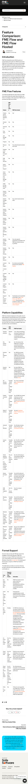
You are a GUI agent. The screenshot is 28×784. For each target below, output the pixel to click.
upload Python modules (20, 691)
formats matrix (15, 560)
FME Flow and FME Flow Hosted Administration (13, 18)
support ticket (18, 748)
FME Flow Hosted (7, 20)
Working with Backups (18, 428)
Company (4, 766)
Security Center (17, 480)
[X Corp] (4, 702)
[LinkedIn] (6, 702)
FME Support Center (6, 17)
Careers (4, 768)
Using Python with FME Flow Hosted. (17, 299)
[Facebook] (2, 702)
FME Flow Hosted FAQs (9, 722)
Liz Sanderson (9, 50)
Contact (9, 768)
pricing (19, 377)
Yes (12, 712)
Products (10, 766)
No (18, 712)
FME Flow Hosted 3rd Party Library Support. (18, 303)
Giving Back (17, 766)
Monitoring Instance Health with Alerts (18, 521)
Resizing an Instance (18, 501)
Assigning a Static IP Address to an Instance (19, 412)
